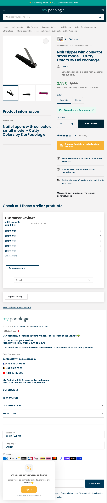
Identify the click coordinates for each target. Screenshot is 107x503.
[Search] (96, 17)
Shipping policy (56, 497)
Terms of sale (89, 497)
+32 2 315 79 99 (14, 372)
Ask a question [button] (17, 272)
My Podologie (19, 330)
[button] (4, 10)
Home (5, 27)
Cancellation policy (57, 501)
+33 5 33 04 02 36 (15, 367)
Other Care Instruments (85, 27)
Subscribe (90, 487)
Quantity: (59, 122)
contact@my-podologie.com (19, 363)
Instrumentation (49, 27)
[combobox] (51, 17)
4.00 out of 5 (12, 226)
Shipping (71, 91)
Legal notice (42, 501)
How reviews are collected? (17, 311)
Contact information (73, 497)
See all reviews (11, 260)
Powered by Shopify (39, 330)
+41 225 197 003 (14, 376)
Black (77, 105)
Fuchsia (63, 105)
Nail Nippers (66, 27)
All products (17, 27)
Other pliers (12, 31)
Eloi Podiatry (32, 27)
